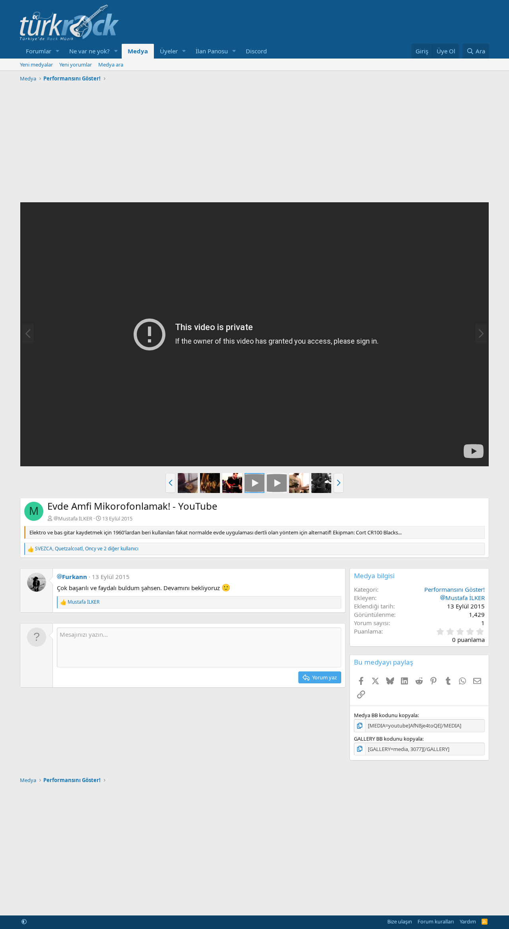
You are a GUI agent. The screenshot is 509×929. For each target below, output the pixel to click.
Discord (256, 51)
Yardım (468, 921)
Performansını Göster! (454, 589)
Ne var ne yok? (89, 51)
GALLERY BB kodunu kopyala (388, 738)
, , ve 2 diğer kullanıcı (86, 549)
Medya (138, 51)
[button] (57, 51)
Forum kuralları (436, 921)
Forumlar (38, 51)
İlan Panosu (212, 51)
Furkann (74, 577)
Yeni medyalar (36, 64)
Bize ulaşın (399, 921)
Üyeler (169, 51)
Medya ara (110, 64)
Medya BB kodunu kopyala (386, 715)
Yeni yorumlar (75, 64)
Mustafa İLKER (75, 518)
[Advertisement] (254, 140)
